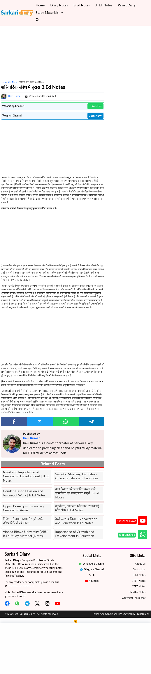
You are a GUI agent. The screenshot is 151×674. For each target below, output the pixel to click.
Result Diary (127, 5)
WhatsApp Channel (94, 564)
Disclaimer (143, 614)
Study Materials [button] (47, 12)
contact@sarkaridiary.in (21, 586)
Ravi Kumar (14, 96)
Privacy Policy (127, 614)
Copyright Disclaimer (133, 598)
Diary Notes (59, 5)
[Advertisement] (52, 51)
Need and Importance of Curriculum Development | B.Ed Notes (26, 476)
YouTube (94, 581)
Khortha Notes (137, 592)
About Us (140, 564)
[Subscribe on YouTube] (142, 520)
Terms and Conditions (104, 614)
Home (40, 5)
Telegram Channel (94, 569)
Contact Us (139, 569)
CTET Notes (138, 586)
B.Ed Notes (81, 5)
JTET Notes (103, 5)
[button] (37, 20)
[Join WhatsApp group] (142, 534)
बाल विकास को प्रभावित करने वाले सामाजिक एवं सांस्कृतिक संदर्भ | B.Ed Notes (77, 493)
